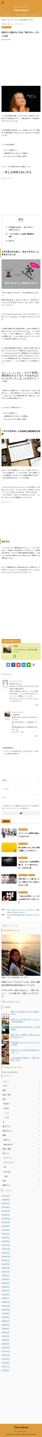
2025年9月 (6, 1196)
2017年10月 (6, 1355)
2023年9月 (6, 1226)
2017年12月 (6, 1347)
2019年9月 (6, 1272)
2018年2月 (6, 1340)
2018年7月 (5, 1321)
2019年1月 (5, 1298)
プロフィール (7, 15)
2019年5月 (6, 1283)
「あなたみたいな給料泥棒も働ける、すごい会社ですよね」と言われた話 (29, 865)
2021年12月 (6, 1245)
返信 (36, 705)
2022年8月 (6, 1241)
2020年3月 (6, 1260)
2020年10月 (6, 1256)
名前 (5, 780)
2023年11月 (6, 1222)
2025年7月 (6, 1203)
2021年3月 (6, 1253)
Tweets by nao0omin (10, 1072)
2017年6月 (5, 1370)
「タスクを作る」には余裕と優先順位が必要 (21, 235)
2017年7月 (5, 1366)
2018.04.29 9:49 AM (17, 712)
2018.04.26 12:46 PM (16, 681)
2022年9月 (6, 1237)
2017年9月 (5, 1359)
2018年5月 (6, 1328)
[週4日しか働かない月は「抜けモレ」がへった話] (24, 665)
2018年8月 (6, 1317)
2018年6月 (6, 1325)
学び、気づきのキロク (21, 1431)
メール (5, 789)
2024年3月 (6, 1215)
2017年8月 (5, 1363)
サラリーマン (8, 674)
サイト (5, 797)
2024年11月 (6, 1211)
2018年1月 (5, 1344)
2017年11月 (6, 1351)
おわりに (11, 240)
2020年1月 (6, 1264)
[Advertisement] (21, 63)
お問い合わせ (35, 15)
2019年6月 (6, 1279)
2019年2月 (6, 1294)
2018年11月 (6, 1306)
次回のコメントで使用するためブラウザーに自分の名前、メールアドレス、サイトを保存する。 (21, 807)
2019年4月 (6, 1287)
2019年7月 (5, 1275)
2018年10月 (6, 1310)
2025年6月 (6, 1207)
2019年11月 (6, 1268)
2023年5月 (6, 1234)
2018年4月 (6, 1332)
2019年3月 (6, 1291)
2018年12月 (6, 1302)
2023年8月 (6, 1230)
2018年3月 (6, 1336)
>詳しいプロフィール (10, 1001)
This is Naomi (21, 10)
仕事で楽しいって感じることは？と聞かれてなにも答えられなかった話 (29, 882)
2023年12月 (6, 1218)
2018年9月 (6, 1313)
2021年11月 (6, 1249)
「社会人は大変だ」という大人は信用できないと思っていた (29, 899)
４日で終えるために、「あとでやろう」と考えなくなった (21, 228)
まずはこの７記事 (21, 15)
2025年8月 (6, 1199)
